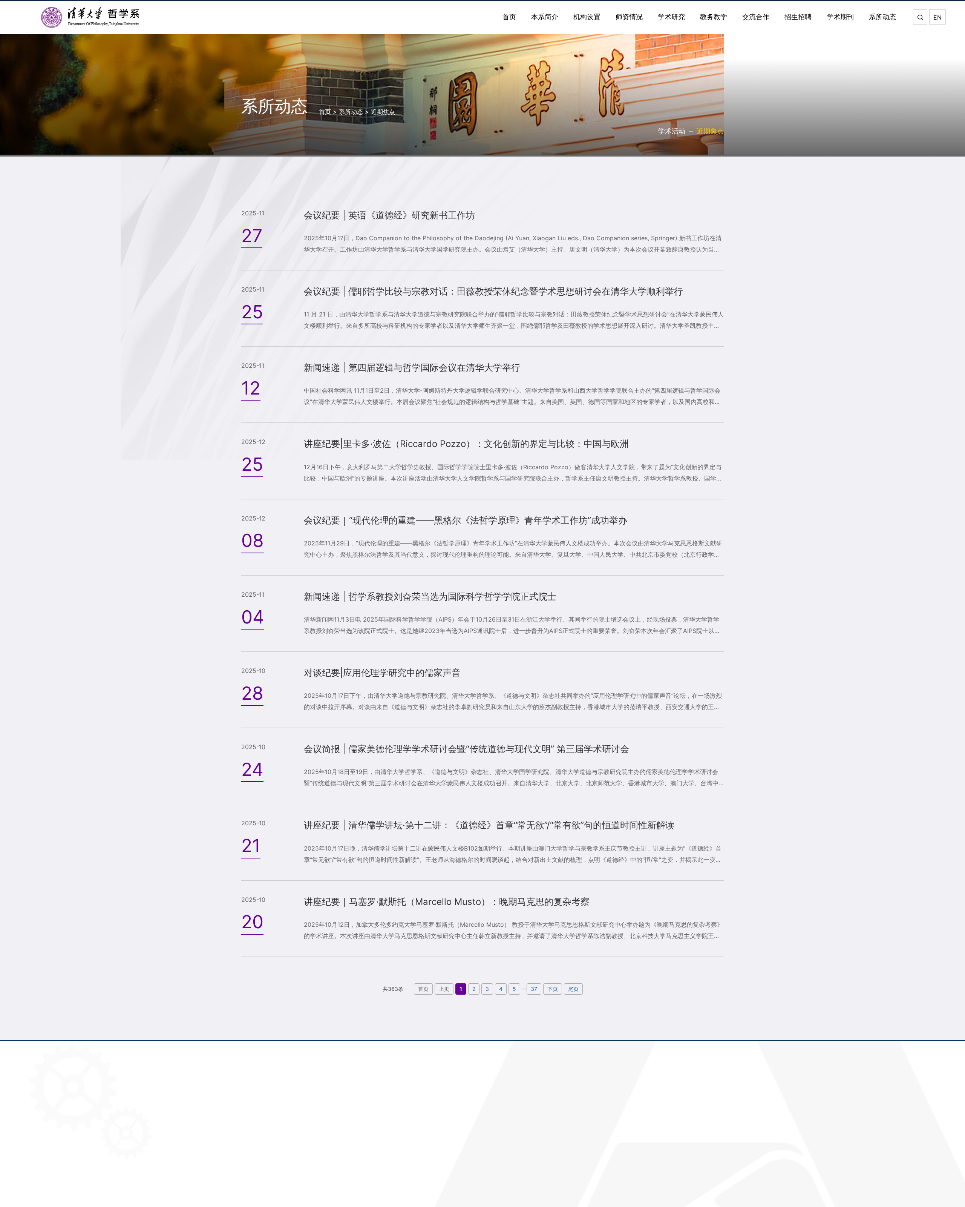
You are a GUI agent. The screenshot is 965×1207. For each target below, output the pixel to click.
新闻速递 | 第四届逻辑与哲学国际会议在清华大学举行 (412, 367)
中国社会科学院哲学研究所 (510, 1176)
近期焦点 (383, 111)
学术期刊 (840, 17)
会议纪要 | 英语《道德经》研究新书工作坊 (389, 215)
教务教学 (713, 17)
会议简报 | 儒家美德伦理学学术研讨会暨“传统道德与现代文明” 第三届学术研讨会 (466, 748)
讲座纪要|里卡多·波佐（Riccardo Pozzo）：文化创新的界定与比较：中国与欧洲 (466, 443)
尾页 (573, 989)
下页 (552, 989)
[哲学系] (90, 17)
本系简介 (544, 17)
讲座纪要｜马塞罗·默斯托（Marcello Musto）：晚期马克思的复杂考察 (447, 901)
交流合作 (755, 17)
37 (534, 989)
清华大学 (483, 1129)
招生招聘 (798, 17)
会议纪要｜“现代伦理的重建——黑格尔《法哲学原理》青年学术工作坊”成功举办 (465, 520)
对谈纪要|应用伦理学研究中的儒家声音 (382, 672)
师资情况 (629, 17)
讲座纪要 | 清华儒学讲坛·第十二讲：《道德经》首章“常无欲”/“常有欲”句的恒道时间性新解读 (489, 825)
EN (937, 17)
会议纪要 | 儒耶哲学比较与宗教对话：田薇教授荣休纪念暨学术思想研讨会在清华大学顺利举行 (493, 291)
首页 (509, 17)
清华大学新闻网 (493, 1145)
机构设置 (586, 17)
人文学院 (483, 1160)
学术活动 (671, 131)
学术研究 (671, 17)
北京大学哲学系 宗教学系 (508, 1192)
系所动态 (882, 17)
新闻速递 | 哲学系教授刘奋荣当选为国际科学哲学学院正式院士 (430, 596)
